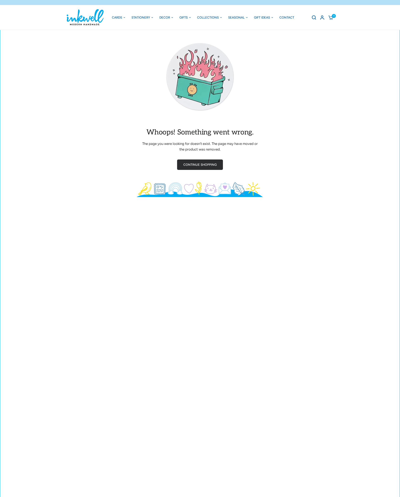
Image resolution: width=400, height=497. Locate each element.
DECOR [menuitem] (164, 17)
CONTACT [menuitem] (286, 17)
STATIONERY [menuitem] (140, 17)
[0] (329, 17)
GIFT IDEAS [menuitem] (262, 17)
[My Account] (322, 17)
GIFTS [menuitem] (183, 17)
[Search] (314, 17)
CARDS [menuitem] (117, 17)
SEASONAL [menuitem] (236, 17)
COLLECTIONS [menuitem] (208, 17)
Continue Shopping (200, 165)
